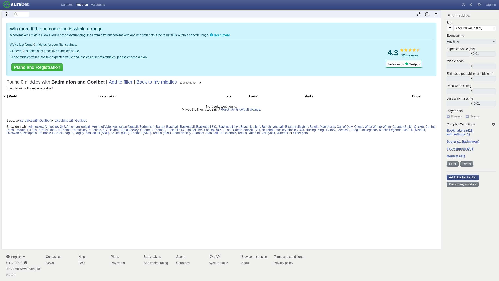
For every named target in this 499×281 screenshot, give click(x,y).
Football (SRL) (141, 133)
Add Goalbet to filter (462, 177)
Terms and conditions (288, 256)
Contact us (53, 256)
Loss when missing (460, 98)
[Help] (463, 5)
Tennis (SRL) (162, 133)
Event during (455, 35)
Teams (475, 116)
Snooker (198, 133)
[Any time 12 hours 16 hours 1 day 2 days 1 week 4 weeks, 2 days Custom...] (471, 41)
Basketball (187, 126)
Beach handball (273, 126)
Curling (430, 126)
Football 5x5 (212, 130)
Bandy (160, 126)
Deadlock (22, 130)
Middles (82, 4)
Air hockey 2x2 (55, 126)
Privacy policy (283, 263)
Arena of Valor (101, 126)
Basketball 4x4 (228, 126)
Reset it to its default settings (240, 109)
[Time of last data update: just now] (436, 14)
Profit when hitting (459, 86)
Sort (449, 22)
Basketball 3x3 (206, 126)
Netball (420, 130)
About (245, 263)
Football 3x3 (175, 130)
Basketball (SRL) (97, 133)
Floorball (146, 130)
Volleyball (268, 133)
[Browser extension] (427, 14)
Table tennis (227, 133)
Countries (183, 263)
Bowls (314, 126)
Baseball (172, 126)
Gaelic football (243, 130)
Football (159, 130)
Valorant (254, 133)
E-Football (65, 130)
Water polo (300, 133)
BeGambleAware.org (20, 268)
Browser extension (254, 256)
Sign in (491, 4)
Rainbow (44, 133)
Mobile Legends (390, 130)
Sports (180, 256)
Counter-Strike (402, 126)
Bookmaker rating (156, 263)
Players (456, 116)
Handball (268, 130)
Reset (467, 163)
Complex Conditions (461, 124)
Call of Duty (345, 126)
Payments (118, 263)
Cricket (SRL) (120, 133)
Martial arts (327, 126)
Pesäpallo (30, 133)
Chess (358, 126)
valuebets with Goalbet (70, 120)
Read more (222, 35)
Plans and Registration (37, 67)
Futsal (227, 130)
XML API (215, 256)
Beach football (250, 126)
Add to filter (120, 81)
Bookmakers (152, 256)
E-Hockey (80, 130)
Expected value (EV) (461, 49)
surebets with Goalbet (35, 120)
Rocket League (62, 133)
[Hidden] (7, 14)
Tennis (242, 133)
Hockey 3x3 (296, 130)
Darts (10, 130)
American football (78, 126)
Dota (33, 130)
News (50, 263)
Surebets (67, 4)
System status (218, 263)
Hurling (311, 130)
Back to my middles (462, 184)
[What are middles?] (211, 35)
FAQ (81, 263)
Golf (257, 130)
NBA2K (408, 130)
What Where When (378, 126)
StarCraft (211, 133)
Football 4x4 (194, 130)
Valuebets (98, 4)
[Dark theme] (471, 5)
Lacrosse (343, 130)
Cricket (419, 126)
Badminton (146, 126)
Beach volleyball (296, 126)
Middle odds (455, 61)
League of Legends (364, 130)
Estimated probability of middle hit (470, 73)
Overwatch (13, 133)
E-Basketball (47, 130)
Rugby (79, 133)
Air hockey (36, 126)
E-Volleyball (111, 130)
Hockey (281, 130)
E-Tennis (95, 130)
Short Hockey (181, 133)
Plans (115, 256)
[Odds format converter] (419, 14)
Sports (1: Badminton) (463, 141)
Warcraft (282, 133)
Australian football (125, 126)
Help (81, 256)
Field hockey (129, 130)
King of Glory (326, 130)
